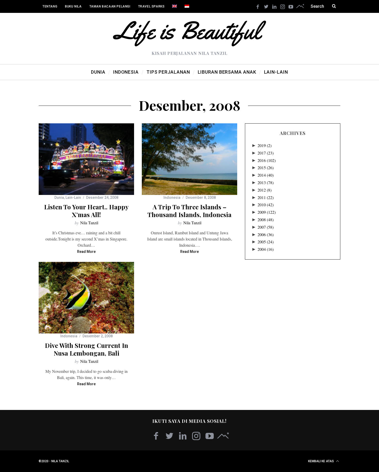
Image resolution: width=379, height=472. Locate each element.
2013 (266, 182)
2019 (264, 145)
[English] (174, 6)
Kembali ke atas (321, 461)
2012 (264, 190)
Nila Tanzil (89, 222)
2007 (266, 227)
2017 (266, 153)
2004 (266, 249)
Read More (86, 252)
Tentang (50, 6)
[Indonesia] (187, 6)
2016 (267, 160)
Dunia (59, 197)
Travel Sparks (151, 6)
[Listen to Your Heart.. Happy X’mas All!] (86, 159)
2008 (266, 219)
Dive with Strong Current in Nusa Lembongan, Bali (86, 349)
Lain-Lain (73, 197)
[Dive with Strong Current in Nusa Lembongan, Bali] (86, 297)
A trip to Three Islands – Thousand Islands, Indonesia (189, 211)
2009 (267, 212)
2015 (266, 167)
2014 (266, 175)
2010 (266, 204)
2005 (266, 241)
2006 (266, 234)
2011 (266, 197)
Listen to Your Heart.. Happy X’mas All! (86, 211)
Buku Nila (73, 6)
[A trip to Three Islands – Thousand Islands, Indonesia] (189, 159)
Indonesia (171, 197)
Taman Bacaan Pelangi (109, 6)
